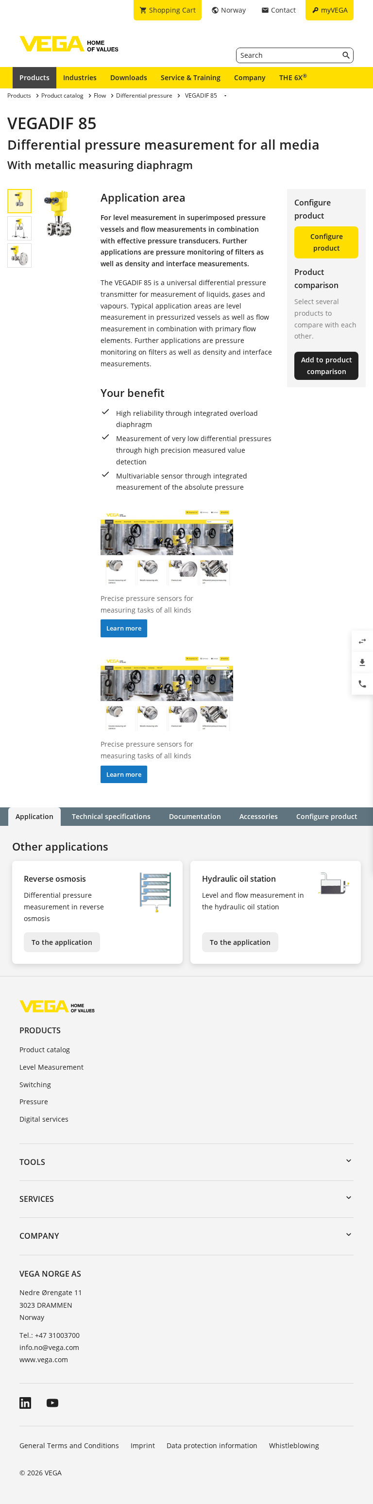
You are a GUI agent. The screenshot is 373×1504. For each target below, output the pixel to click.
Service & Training (190, 77)
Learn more (123, 628)
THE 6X (293, 77)
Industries (80, 77)
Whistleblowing (294, 1445)
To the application (62, 942)
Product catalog (44, 1049)
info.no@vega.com (49, 1347)
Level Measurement (51, 1067)
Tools (32, 1162)
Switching (35, 1084)
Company (250, 77)
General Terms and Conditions (69, 1445)
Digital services (43, 1119)
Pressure (33, 1101)
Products (34, 77)
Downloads (128, 77)
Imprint (143, 1445)
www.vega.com (43, 1359)
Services (36, 1199)
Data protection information (212, 1445)
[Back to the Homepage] (57, 1006)
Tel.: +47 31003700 (49, 1335)
